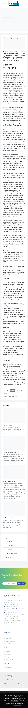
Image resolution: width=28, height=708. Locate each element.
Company (10, 542)
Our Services (10, 545)
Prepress (8, 651)
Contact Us (9, 679)
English (7, 538)
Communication (12, 553)
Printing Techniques (9, 481)
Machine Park (9, 659)
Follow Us (6, 663)
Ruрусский (8, 557)
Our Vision (8, 638)
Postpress (9, 657)
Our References (10, 641)
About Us (8, 636)
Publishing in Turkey (9, 518)
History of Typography (15, 21)
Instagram (9, 667)
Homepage (9, 676)
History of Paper (8, 425)
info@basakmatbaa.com (13, 612)
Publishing (4, 21)
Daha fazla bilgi (18, 705)
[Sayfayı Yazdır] (7, 390)
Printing (8, 654)
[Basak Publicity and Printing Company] (14, 4)
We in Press (9, 644)
